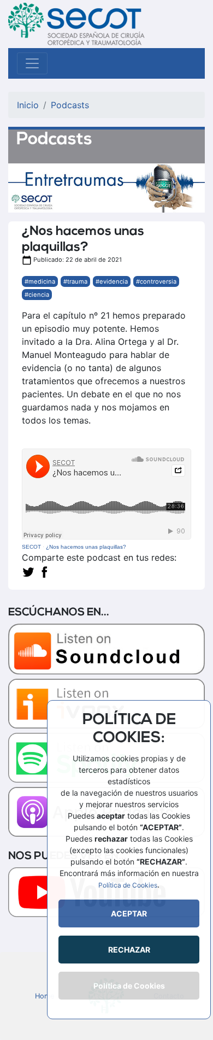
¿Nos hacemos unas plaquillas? (86, 547)
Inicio (28, 104)
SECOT (31, 547)
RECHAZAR (129, 949)
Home (44, 996)
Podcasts (70, 104)
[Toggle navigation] (32, 63)
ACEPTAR (129, 913)
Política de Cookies (127, 885)
